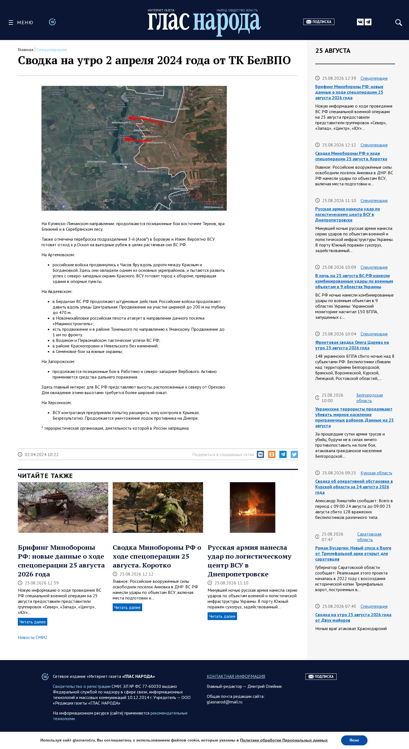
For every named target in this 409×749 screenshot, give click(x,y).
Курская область (376, 473)
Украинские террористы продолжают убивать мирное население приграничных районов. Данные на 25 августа (354, 417)
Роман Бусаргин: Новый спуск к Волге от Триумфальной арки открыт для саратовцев (353, 553)
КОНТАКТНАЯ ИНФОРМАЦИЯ (236, 676)
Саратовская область (369, 536)
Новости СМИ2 (32, 637)
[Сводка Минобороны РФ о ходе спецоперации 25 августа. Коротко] (158, 508)
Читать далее (32, 621)
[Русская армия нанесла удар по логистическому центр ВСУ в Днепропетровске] (253, 508)
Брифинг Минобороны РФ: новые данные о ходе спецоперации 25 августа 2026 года (61, 560)
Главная (25, 49)
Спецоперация (51, 49)
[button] (260, 454)
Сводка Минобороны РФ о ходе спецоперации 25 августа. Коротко (157, 556)
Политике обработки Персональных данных (284, 740)
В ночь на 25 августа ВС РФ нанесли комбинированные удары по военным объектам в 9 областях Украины (354, 281)
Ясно (354, 740)
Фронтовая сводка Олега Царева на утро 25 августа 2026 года (352, 344)
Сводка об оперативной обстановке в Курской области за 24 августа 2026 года (354, 486)
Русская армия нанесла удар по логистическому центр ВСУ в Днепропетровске (347, 214)
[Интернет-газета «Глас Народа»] (204, 25)
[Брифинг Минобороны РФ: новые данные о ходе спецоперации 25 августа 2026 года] (63, 508)
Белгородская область (369, 397)
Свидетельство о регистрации (81, 686)
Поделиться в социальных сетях (223, 454)
